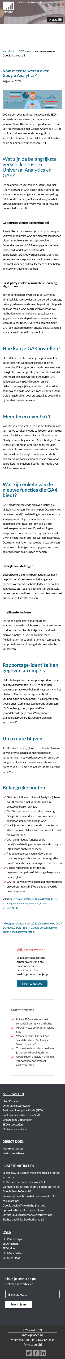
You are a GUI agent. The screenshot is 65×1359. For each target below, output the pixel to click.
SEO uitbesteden (13, 1124)
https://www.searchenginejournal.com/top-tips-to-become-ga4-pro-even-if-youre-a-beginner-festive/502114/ (30, 903)
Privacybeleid (32, 1344)
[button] (55, 19)
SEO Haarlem (11, 1243)
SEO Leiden (9, 1248)
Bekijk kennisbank (13, 1153)
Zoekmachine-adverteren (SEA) (21, 1115)
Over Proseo (10, 1101)
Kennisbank (10, 51)
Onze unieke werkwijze (16, 1105)
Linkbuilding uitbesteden (17, 1119)
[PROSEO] (32, 8)
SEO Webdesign (12, 1239)
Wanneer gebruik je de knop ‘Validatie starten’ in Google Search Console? (32, 1040)
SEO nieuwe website (15, 1129)
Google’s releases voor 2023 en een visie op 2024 (33, 923)
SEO (21, 51)
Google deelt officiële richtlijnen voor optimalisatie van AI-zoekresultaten (35, 1060)
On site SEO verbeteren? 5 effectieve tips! (27, 1214)
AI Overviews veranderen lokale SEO (24, 1182)
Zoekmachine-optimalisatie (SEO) (23, 1110)
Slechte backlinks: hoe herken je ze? (23, 1219)
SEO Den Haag (11, 1257)
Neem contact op (32, 983)
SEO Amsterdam (12, 1253)
